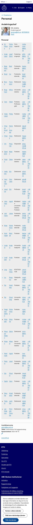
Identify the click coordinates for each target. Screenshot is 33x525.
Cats (5, 102)
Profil (12, 34)
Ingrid (11, 201)
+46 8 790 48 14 (29, 302)
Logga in (29, 2)
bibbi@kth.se (24, 343)
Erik (10, 189)
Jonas (11, 213)
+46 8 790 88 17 (29, 238)
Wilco (11, 90)
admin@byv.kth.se (7, 427)
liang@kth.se (24, 287)
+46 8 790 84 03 (29, 218)
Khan (5, 225)
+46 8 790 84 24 (29, 58)
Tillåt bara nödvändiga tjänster (15, 515)
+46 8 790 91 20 (29, 346)
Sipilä (6, 381)
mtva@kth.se (24, 411)
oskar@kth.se (24, 162)
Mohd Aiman (11, 228)
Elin (10, 171)
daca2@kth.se (24, 128)
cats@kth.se (24, 104)
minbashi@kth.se (24, 321)
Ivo (10, 74)
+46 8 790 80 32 (29, 193)
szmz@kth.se (24, 334)
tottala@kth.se (24, 403)
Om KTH (4, 461)
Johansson (5, 203)
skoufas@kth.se (24, 395)
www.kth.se (5, 438)
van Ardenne (5, 411)
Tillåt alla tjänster (10, 520)
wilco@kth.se (24, 92)
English (22, 8)
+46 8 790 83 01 (29, 118)
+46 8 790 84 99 (29, 206)
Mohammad (11, 46)
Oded (11, 102)
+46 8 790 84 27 (29, 385)
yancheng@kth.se (24, 272)
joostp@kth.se (24, 363)
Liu (5, 277)
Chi (5, 144)
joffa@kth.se (24, 56)
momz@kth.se (24, 311)
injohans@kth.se (24, 203)
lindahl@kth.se (24, 248)
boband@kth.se (24, 154)
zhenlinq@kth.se (24, 375)
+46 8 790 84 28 (29, 413)
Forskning (4, 454)
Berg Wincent (5, 68)
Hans (10, 381)
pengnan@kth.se (24, 146)
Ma (5, 285)
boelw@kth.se (24, 68)
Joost (11, 361)
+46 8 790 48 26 (29, 289)
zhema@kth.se (24, 299)
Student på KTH (6, 465)
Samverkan (4, 457)
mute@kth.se (24, 383)
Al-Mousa (6, 46)
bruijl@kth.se (24, 76)
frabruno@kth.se (24, 84)
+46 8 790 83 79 (29, 164)
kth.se (3, 2)
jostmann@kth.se (24, 216)
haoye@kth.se (24, 138)
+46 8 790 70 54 (29, 324)
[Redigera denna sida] (2, 433)
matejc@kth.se (24, 116)
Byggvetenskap (6, 484)
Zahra (11, 331)
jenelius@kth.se (16, 32)
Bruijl (5, 74)
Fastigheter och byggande (9, 487)
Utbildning (4, 450)
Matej (11, 114)
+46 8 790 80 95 (29, 250)
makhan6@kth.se (24, 228)
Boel (10, 66)
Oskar (11, 159)
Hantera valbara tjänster (13, 511)
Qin (5, 373)
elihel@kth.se (24, 174)
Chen (6, 136)
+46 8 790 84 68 (29, 365)
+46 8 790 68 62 (29, 106)
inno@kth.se (24, 356)
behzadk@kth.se (24, 235)
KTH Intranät (5, 472)
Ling (5, 269)
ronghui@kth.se (24, 280)
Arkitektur (4, 480)
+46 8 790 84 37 (29, 262)
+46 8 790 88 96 (29, 94)
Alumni (3, 468)
